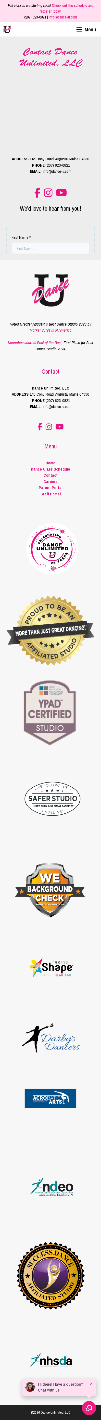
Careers (50, 481)
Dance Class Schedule (50, 469)
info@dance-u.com (63, 17)
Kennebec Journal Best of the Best (35, 342)
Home (50, 462)
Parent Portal (51, 487)
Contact (50, 475)
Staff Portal (50, 494)
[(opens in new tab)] (50, 746)
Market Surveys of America (51, 330)
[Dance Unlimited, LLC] (7, 29)
